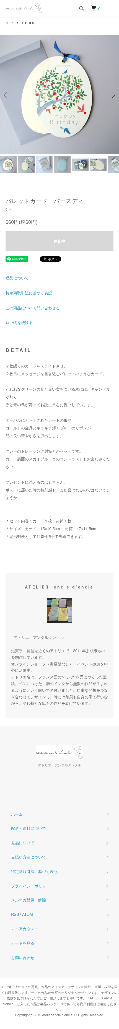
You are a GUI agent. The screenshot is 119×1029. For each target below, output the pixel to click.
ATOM (27, 914)
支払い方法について (28, 857)
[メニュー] (110, 8)
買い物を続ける (19, 322)
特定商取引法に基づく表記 (29, 293)
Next (113, 95)
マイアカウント (24, 928)
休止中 (59, 241)
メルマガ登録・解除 (28, 900)
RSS (15, 914)
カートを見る (22, 943)
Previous (6, 95)
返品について (17, 278)
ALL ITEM (28, 23)
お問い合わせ (22, 957)
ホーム (10, 23)
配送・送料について (28, 828)
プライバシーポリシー (30, 885)
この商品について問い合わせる (33, 307)
